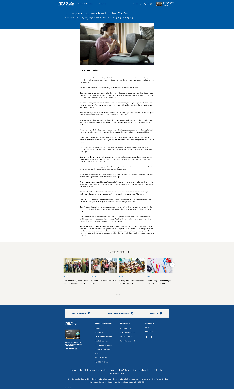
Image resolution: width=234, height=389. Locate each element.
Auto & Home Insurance (103, 345)
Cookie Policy (158, 370)
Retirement (99, 333)
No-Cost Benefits (79, 313)
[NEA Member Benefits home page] (72, 323)
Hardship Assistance (102, 362)
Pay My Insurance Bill (127, 341)
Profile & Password (126, 337)
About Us (154, 313)
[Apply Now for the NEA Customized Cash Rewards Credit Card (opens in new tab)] (79, 334)
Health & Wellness (101, 341)
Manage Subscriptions (128, 333)
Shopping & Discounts (103, 349)
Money (97, 328)
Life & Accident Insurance (104, 337)
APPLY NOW (71, 348)
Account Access (125, 328)
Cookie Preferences (117, 373)
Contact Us (149, 332)
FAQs (147, 327)
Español (83, 370)
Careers (92, 370)
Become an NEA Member (141, 370)
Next (172, 264)
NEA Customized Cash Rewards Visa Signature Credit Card (75, 344)
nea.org (112, 370)
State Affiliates (124, 370)
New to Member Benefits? (118, 313)
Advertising (102, 370)
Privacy (73, 370)
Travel (97, 354)
